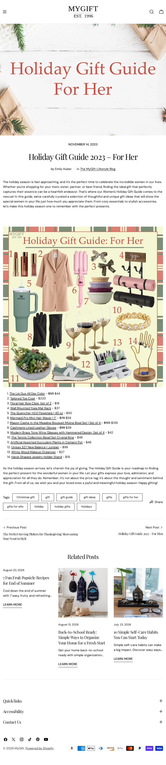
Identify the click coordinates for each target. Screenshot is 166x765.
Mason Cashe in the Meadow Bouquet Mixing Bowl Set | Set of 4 (55, 423)
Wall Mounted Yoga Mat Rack (30, 408)
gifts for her (130, 497)
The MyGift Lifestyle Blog (97, 169)
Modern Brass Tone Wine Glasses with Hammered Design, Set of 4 (57, 433)
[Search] (152, 12)
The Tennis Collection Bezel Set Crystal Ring (42, 437)
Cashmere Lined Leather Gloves (33, 428)
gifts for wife (15, 506)
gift (48, 497)
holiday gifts (62, 506)
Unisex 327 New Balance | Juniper (35, 447)
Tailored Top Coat (22, 398)
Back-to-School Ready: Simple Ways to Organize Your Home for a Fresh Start (81, 637)
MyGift (19, 748)
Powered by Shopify (40, 748)
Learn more (12, 605)
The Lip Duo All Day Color (27, 394)
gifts (109, 497)
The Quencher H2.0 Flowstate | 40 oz (36, 413)
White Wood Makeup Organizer (33, 452)
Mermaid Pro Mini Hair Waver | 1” (33, 418)
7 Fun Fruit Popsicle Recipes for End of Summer (26, 580)
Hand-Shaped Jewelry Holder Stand (36, 457)
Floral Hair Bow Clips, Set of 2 (30, 403)
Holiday (39, 506)
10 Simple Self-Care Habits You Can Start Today (136, 634)
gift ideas (90, 497)
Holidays (86, 506)
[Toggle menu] (5, 12)
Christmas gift (26, 497)
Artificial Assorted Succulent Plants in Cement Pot (47, 442)
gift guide (67, 497)
